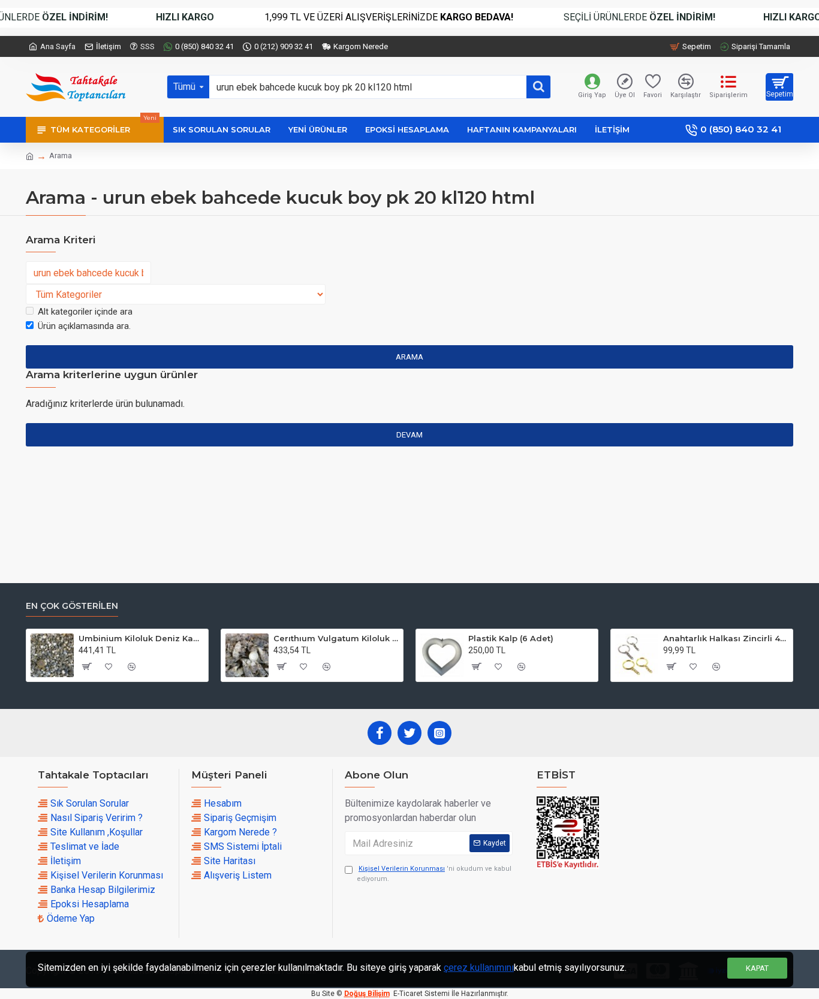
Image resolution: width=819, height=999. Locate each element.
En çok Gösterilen (72, 606)
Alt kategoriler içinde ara (85, 311)
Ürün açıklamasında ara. (84, 326)
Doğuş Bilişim (367, 993)
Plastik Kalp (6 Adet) (510, 638)
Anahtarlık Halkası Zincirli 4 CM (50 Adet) (725, 638)
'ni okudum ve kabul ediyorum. (434, 874)
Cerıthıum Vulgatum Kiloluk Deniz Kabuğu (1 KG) (336, 638)
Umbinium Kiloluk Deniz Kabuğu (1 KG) (141, 638)
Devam (409, 434)
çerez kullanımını (479, 967)
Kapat (757, 968)
